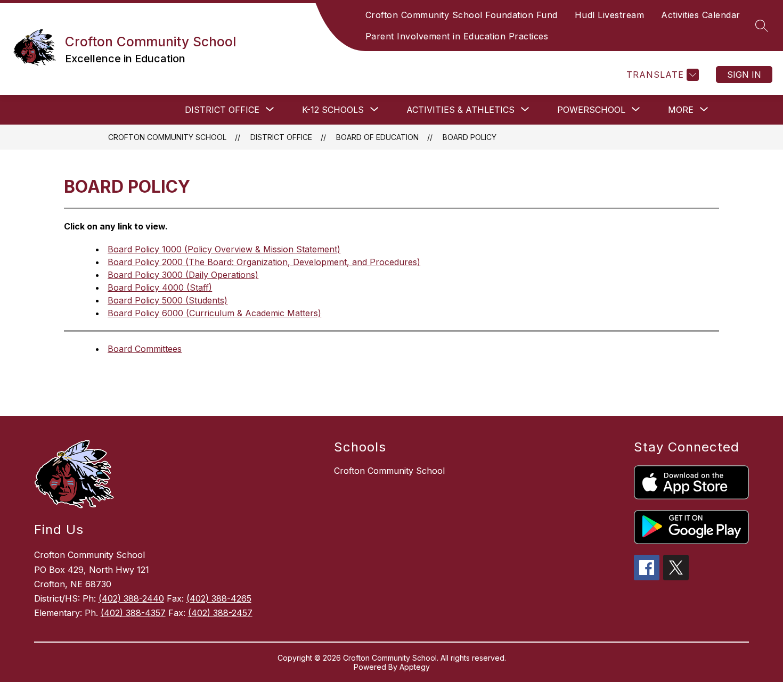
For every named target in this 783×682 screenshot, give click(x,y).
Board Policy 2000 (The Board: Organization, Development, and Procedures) (264, 262)
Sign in (744, 74)
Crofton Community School (167, 137)
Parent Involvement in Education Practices (457, 36)
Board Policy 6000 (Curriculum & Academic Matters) (214, 313)
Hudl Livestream (610, 15)
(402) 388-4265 (218, 598)
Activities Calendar (700, 15)
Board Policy (469, 137)
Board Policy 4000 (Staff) (160, 287)
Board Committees (145, 348)
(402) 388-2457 (220, 612)
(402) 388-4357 (133, 612)
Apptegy (414, 666)
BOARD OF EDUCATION (377, 137)
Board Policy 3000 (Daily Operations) (183, 274)
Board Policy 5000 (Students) (167, 300)
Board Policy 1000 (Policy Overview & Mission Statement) (224, 249)
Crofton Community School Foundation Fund (461, 15)
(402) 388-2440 (131, 598)
